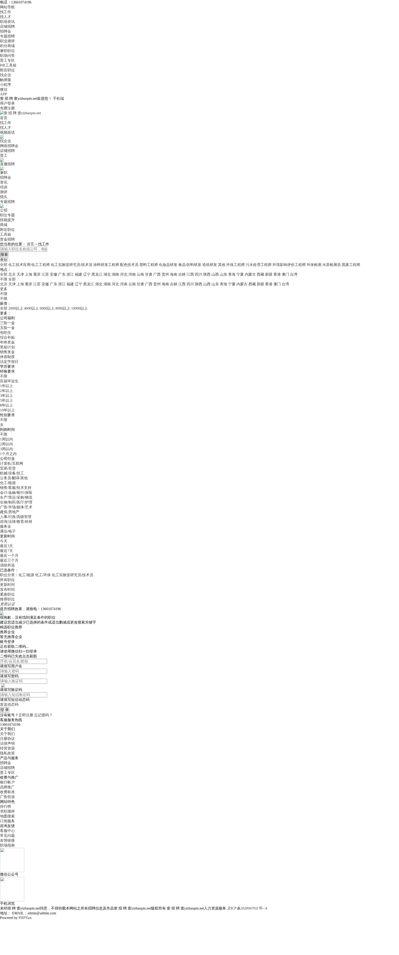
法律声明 (7, 743)
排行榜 (5, 806)
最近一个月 (9, 555)
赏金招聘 (7, 239)
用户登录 (7, 103)
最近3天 (6, 546)
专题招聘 (7, 36)
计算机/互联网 (11, 463)
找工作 (5, 12)
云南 (140, 274)
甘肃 (148, 274)
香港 (277, 274)
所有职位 (7, 580)
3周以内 (6, 449)
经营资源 (7, 748)
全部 (3, 265)
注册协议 (7, 739)
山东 (223, 274)
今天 (3, 541)
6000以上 (47, 308)
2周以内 (6, 444)
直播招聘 (7, 164)
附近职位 (7, 70)
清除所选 (7, 565)
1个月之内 (8, 454)
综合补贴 (7, 337)
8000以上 (62, 308)
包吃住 (5, 332)
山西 (215, 274)
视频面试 (7, 132)
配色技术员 (129, 265)
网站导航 (7, 7)
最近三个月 (9, 560)
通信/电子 (8, 531)
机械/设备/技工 (12, 473)
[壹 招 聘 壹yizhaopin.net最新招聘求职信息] (20, 113)
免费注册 (7, 108)
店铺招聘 (7, 26)
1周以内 (6, 439)
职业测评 (7, 41)
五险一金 (7, 328)
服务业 (5, 526)
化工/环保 (43, 575)
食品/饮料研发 (189, 265)
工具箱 (5, 234)
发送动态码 (9, 704)
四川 (198, 274)
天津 (20, 274)
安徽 (53, 274)
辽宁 (87, 274)
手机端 (58, 98)
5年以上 (6, 400)
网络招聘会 (9, 146)
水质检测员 (331, 265)
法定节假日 (9, 362)
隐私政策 (7, 753)
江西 (190, 274)
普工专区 (7, 60)
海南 (173, 274)
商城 (3, 225)
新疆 (268, 274)
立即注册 (25, 715)
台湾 (293, 274)
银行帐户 (7, 782)
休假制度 (7, 357)
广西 (157, 274)
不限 (3, 294)
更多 (3, 289)
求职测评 (7, 811)
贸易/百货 (8, 468)
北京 (12, 274)
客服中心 (7, 831)
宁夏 (240, 274)
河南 (132, 274)
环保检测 (314, 265)
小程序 (5, 85)
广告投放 (7, 797)
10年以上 (7, 410)
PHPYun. (25, 918)
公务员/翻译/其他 (14, 478)
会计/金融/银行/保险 (16, 492)
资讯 (3, 182)
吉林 (182, 274)
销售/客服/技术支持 (15, 488)
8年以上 (6, 405)
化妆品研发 (168, 265)
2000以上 (15, 308)
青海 (232, 274)
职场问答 (7, 55)
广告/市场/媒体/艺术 (16, 507)
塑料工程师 (148, 265)
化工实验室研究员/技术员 (71, 265)
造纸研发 (209, 265)
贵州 (165, 274)
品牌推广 (7, 787)
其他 (221, 265)
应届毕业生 (9, 381)
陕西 (207, 274)
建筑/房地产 (9, 512)
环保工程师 (235, 265)
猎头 (3, 197)
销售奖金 (7, 352)
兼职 (3, 173)
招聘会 (5, 31)
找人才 (5, 17)
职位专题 (7, 215)
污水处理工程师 (259, 265)
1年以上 (6, 386)
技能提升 (7, 220)
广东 (62, 274)
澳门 (285, 274)
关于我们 (7, 734)
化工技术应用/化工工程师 (29, 265)
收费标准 (7, 792)
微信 (3, 89)
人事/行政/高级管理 (15, 517)
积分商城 (7, 46)
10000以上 (79, 308)
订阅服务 (7, 821)
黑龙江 (97, 274)
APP (3, 94)
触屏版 (5, 80)
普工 (3, 155)
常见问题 (7, 836)
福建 (78, 274)
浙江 (70, 274)
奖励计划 (7, 347)
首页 (3, 118)
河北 (123, 274)
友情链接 (7, 840)
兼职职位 (7, 51)
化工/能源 (8, 483)
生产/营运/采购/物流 (16, 497)
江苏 (45, 274)
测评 (3, 192)
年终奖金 (7, 342)
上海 (28, 274)
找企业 (5, 75)
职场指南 (7, 845)
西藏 (260, 274)
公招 (3, 210)
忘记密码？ (43, 715)
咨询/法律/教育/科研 (16, 522)
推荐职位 (7, 599)
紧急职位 (7, 594)
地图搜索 (7, 816)
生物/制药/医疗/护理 (16, 502)
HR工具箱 (8, 65)
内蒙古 (250, 274)
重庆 (37, 274)
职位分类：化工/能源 (17, 575)
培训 (3, 187)
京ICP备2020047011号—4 (247, 908)
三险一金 (7, 323)
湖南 (115, 274)
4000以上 (31, 308)
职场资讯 (7, 22)
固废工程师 (351, 265)
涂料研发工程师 (106, 265)
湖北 (107, 274)
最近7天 (6, 551)
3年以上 (6, 396)
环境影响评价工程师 (289, 265)
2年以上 (6, 391)
